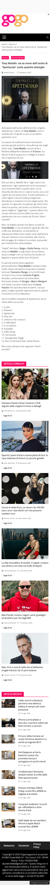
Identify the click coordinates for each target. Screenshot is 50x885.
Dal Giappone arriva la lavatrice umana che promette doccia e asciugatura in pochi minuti (32, 757)
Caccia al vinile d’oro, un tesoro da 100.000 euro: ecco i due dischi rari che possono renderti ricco (23, 510)
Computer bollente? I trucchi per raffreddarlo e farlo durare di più (32, 807)
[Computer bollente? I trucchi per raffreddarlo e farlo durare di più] (8, 807)
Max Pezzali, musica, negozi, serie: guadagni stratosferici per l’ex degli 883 (24, 616)
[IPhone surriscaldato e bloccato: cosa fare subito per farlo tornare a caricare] (8, 722)
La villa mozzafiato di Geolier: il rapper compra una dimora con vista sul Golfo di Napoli (25, 564)
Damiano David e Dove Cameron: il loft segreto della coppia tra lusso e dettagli (21, 404)
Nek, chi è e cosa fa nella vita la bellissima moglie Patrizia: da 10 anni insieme (22, 669)
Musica (5, 57)
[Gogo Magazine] (15, 23)
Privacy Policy (37, 845)
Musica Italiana (18, 57)
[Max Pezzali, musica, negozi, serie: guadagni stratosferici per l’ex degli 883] (25, 596)
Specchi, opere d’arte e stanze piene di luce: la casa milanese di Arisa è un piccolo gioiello (25, 457)
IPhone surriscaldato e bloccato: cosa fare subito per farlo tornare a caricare (33, 722)
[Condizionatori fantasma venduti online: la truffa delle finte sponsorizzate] (8, 774)
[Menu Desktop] (4, 37)
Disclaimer (24, 845)
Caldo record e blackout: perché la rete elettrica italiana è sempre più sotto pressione (31, 705)
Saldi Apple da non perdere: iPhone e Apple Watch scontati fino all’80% (32, 823)
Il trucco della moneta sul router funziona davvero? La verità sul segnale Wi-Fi (32, 739)
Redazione (9, 845)
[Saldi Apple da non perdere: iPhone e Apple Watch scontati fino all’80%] (8, 823)
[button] (47, 37)
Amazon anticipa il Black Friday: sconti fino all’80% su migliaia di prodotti (32, 790)
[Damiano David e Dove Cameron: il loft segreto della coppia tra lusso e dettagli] (25, 384)
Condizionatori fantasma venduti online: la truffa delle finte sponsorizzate (32, 774)
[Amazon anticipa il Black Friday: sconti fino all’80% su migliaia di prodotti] (8, 790)
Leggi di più (7, 415)
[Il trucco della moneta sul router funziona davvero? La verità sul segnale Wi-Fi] (8, 739)
